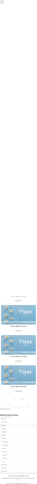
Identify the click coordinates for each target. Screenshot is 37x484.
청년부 (4, 448)
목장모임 (3, 438)
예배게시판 (4, 471)
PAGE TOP (34, 467)
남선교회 (4, 455)
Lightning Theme (19, 478)
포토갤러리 (5, 445)
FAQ (3, 461)
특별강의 (3, 435)
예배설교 (3, 425)
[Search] (28, 405)
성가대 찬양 (4, 432)
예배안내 (3, 418)
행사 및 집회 (5, 442)
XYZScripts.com (26, 483)
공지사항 (4, 458)
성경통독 (3, 468)
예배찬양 (3, 428)
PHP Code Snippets (11, 483)
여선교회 (4, 451)
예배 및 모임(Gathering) (9, 415)
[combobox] (10, 405)
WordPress (10, 478)
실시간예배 (4, 422)
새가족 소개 (4, 464)
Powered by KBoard (5, 409)
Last (22, 399)
